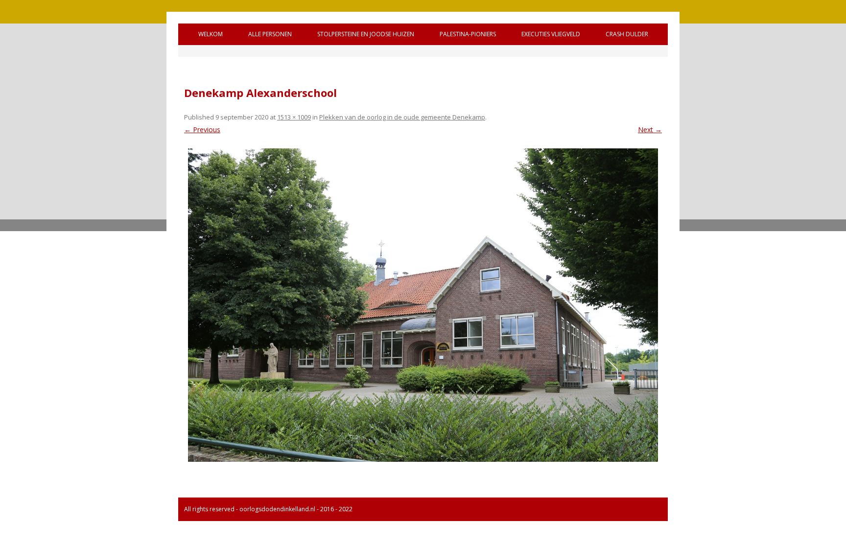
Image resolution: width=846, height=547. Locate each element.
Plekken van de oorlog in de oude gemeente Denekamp (402, 117)
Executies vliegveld (550, 34)
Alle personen (270, 34)
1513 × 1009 (294, 117)
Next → (650, 129)
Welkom (210, 34)
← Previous (202, 129)
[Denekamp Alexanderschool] (423, 305)
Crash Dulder (627, 34)
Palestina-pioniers (468, 34)
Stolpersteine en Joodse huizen (365, 34)
